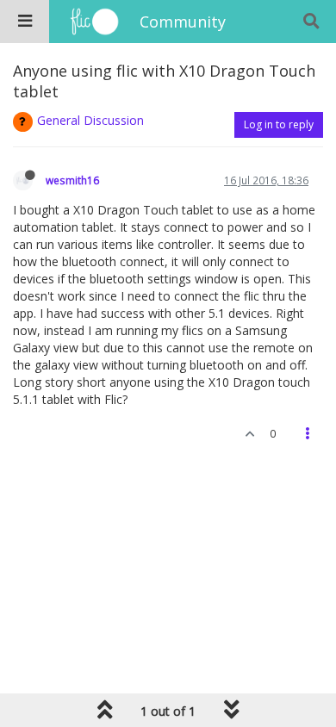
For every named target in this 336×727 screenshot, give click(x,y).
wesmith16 (72, 180)
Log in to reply (279, 124)
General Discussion (90, 120)
